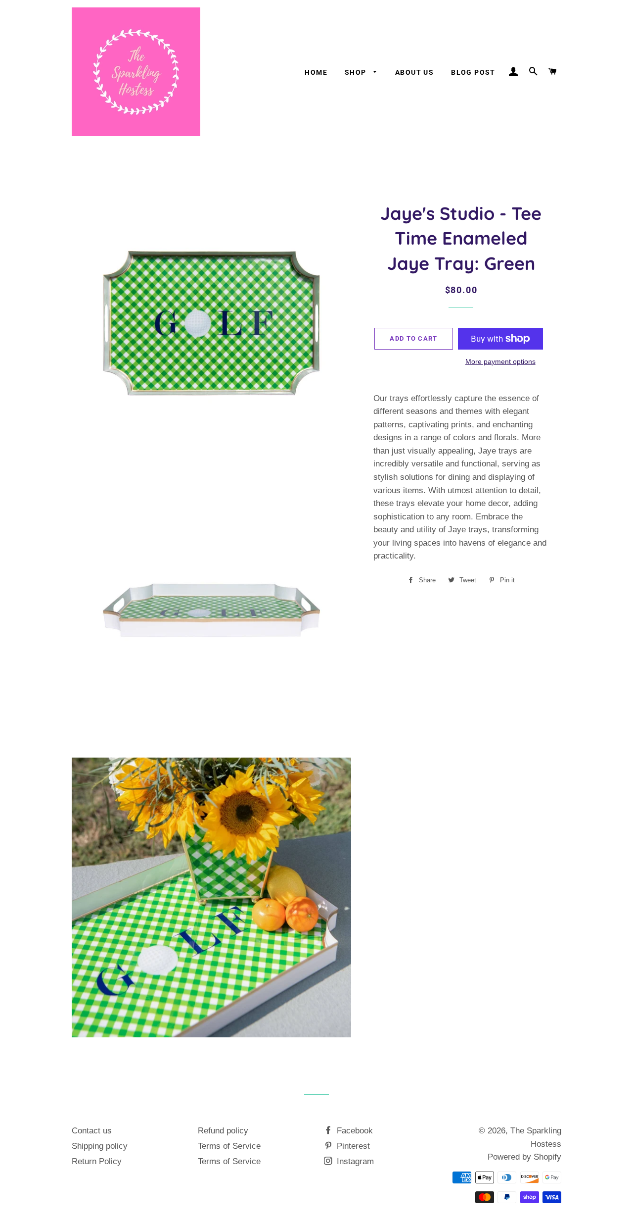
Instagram (354, 1161)
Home (316, 72)
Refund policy (223, 1130)
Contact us (92, 1130)
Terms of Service (229, 1146)
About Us (414, 72)
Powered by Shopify (524, 1157)
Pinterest (352, 1146)
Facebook (353, 1130)
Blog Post (473, 72)
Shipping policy (100, 1146)
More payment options (500, 361)
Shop (356, 72)
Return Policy (97, 1161)
